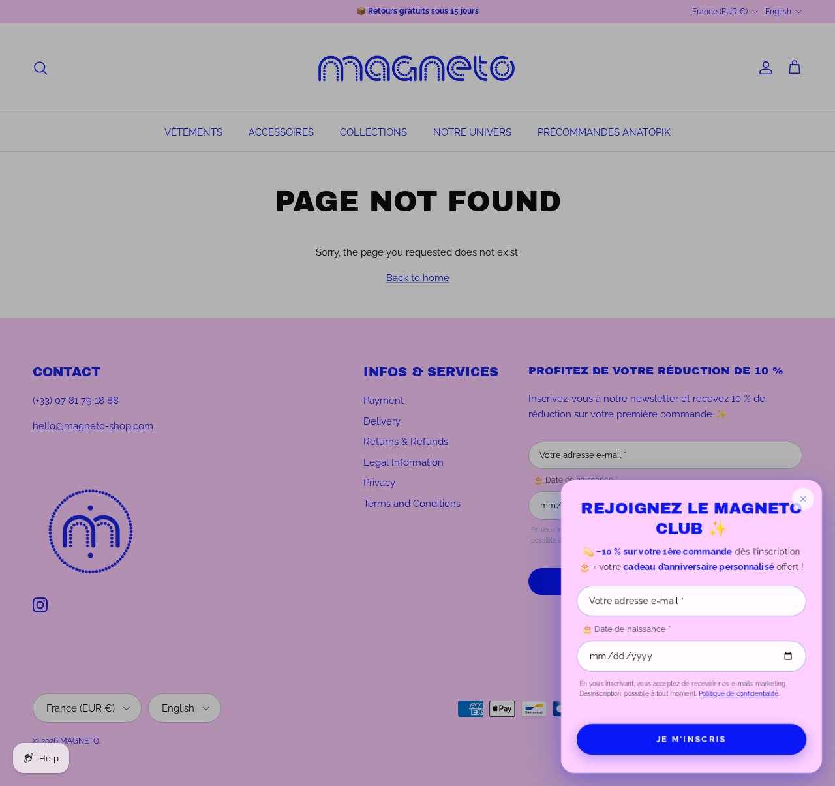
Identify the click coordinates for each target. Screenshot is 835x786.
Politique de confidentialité (738, 693)
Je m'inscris (691, 739)
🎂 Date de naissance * (626, 629)
